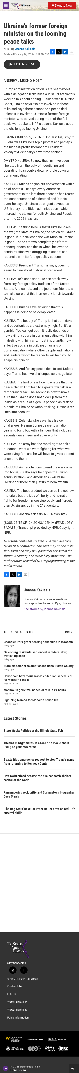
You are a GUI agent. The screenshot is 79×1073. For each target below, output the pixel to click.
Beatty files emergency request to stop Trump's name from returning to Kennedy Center (39, 761)
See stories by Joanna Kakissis (44, 609)
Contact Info (14, 986)
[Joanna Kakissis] (12, 596)
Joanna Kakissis (25, 49)
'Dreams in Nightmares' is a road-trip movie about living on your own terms (36, 745)
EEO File (12, 994)
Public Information (18, 1017)
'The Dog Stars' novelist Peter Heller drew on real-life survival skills (39, 811)
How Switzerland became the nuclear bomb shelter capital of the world (37, 778)
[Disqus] (39, 883)
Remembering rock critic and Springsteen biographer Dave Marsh (39, 794)
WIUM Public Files (17, 1002)
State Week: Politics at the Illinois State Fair (33, 731)
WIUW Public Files (17, 1009)
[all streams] (74, 1068)
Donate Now (63, 5)
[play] (5, 1068)
